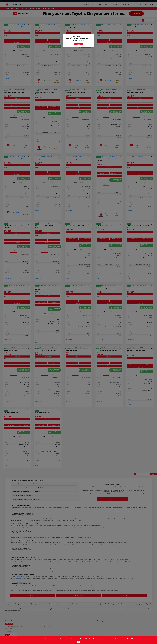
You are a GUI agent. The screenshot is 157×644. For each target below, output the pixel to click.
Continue (78, 44)
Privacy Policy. (130, 639)
